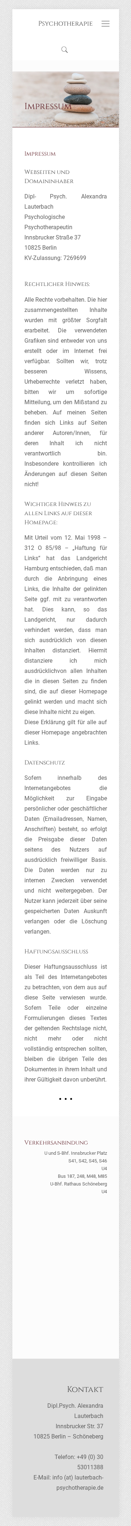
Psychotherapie (65, 23)
